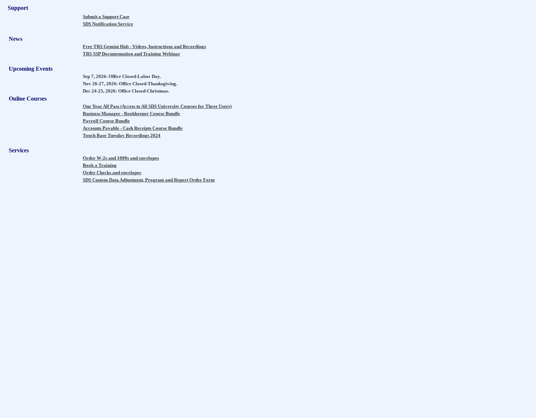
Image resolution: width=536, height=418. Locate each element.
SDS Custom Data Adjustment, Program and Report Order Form (149, 180)
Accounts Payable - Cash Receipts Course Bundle (133, 128)
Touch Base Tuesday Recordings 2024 (121, 135)
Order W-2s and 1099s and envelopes (121, 158)
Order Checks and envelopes (112, 172)
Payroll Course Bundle (106, 121)
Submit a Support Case (106, 16)
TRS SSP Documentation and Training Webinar (131, 53)
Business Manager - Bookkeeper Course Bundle (131, 113)
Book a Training (100, 165)
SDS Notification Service (108, 24)
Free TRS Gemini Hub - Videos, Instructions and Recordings (144, 46)
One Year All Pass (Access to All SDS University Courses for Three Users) (157, 106)
